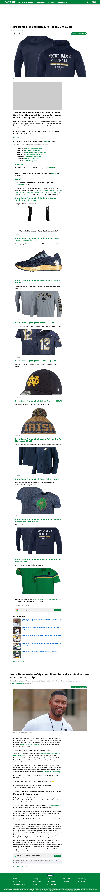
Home (15, 661)
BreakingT (20, 164)
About (18, 2)
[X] (87, 2)
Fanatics (19, 179)
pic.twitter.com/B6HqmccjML (44, 785)
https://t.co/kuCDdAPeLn (27, 785)
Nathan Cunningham (18, 30)
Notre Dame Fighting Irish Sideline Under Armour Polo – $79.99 (38, 560)
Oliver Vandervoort (18, 683)
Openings (35, 879)
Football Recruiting (23, 867)
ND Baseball (51, 2)
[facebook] (90, 2)
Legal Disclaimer (82, 881)
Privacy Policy (37, 881)
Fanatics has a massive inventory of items (45, 599)
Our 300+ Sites (67, 879)
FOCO (16, 137)
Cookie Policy (67, 881)
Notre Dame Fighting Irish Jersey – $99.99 (34, 323)
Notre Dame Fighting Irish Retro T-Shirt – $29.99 (37, 479)
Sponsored (21, 661)
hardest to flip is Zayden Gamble (29, 744)
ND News (24, 2)
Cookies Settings (52, 884)
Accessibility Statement (20, 884)
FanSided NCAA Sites (61, 2)
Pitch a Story (16, 881)
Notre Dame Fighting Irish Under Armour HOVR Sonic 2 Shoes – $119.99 (37, 239)
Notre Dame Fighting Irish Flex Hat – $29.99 (35, 361)
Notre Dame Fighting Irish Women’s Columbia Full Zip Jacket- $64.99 (38, 440)
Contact (49, 879)
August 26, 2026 (35, 787)
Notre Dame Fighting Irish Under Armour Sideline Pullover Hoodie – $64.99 (38, 520)
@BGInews (38, 775)
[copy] (22, 33)
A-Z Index (35, 884)
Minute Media (11, 888)
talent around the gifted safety (51, 772)
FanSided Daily (81, 879)
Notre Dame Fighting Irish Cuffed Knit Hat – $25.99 (38, 401)
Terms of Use (51, 881)
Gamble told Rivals (53, 805)
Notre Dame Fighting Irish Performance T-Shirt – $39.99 (37, 281)
